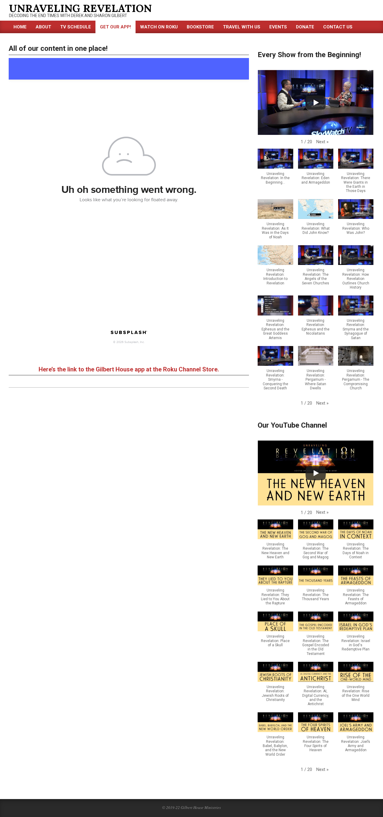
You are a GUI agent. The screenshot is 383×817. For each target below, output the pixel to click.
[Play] (316, 102)
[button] (322, 142)
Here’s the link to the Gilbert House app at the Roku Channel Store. (129, 369)
